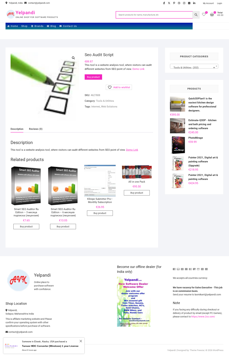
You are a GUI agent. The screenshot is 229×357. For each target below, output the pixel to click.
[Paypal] (186, 268)
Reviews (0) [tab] (35, 128)
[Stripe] (202, 268)
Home (14, 26)
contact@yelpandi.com (38, 3)
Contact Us (70, 26)
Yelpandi (25, 12)
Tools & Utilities (105, 100)
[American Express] (174, 268)
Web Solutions (109, 106)
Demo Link (138, 68)
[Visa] (182, 268)
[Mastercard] (178, 268)
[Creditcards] (198, 268)
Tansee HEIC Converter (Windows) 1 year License (50, 346)
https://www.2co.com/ (203, 316)
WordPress (218, 350)
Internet (95, 106)
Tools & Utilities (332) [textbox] (193, 67)
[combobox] (194, 66)
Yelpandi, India (15, 3)
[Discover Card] (194, 268)
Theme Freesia (197, 350)
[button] (73, 58)
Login (219, 3)
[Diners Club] (190, 268)
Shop (24, 26)
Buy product (93, 77)
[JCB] (206, 268)
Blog (53, 26)
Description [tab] (17, 128)
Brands (39, 26)
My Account (208, 3)
